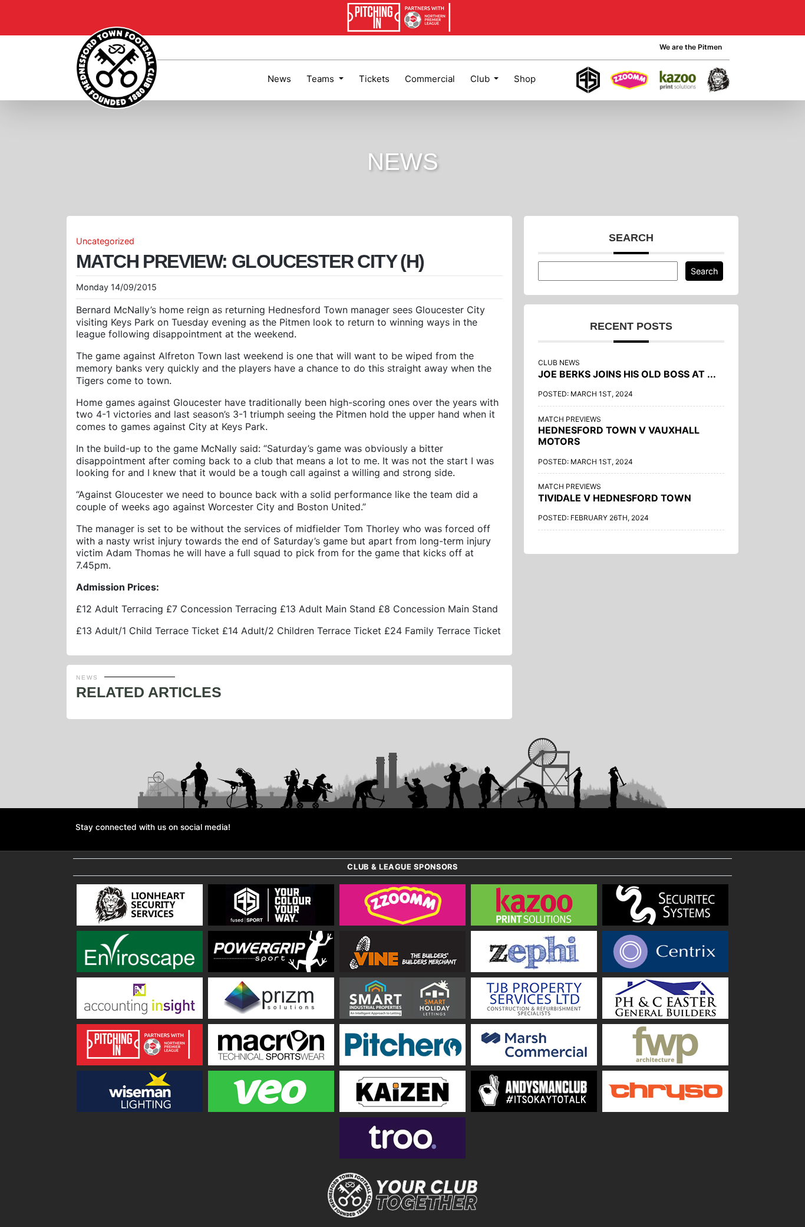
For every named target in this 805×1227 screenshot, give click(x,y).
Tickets (374, 78)
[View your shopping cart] (554, 80)
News (279, 78)
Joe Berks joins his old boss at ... (627, 374)
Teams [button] (321, 78)
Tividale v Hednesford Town (614, 498)
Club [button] (481, 78)
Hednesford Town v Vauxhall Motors (619, 435)
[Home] (116, 68)
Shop (525, 78)
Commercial (430, 78)
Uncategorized (105, 241)
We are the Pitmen (690, 46)
